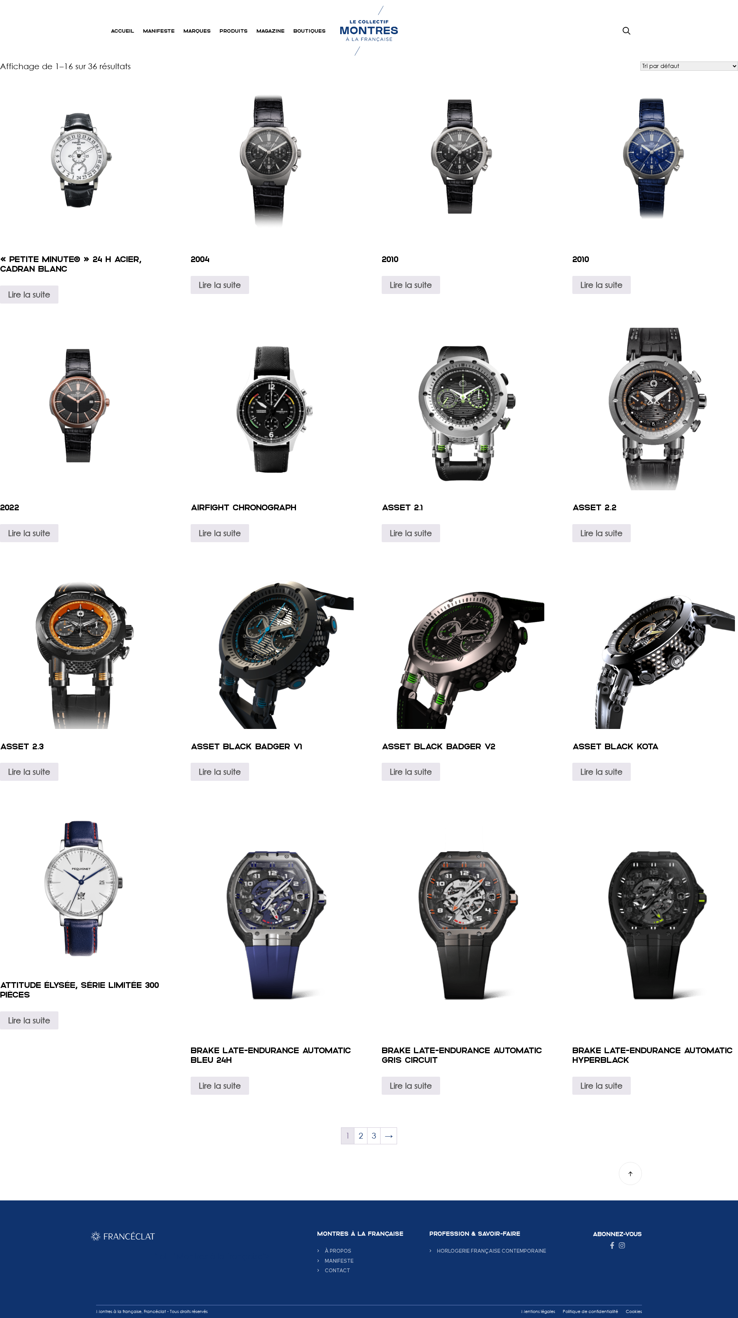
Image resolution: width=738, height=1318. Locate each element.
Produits (233, 30)
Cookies (634, 1311)
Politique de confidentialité (590, 1311)
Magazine (270, 30)
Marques (197, 30)
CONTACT (337, 1270)
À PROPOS (338, 1250)
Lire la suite (29, 294)
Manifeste (159, 30)
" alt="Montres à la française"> (212, 1256)
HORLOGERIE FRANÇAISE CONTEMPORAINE (491, 1250)
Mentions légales (538, 1311)
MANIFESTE (339, 1260)
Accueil (122, 30)
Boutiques (309, 30)
